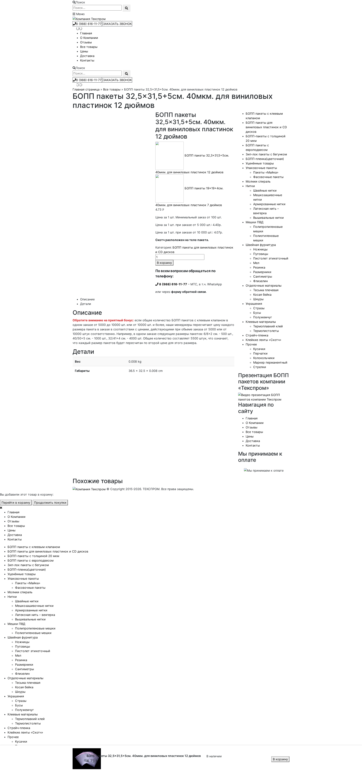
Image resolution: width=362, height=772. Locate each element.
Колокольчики (264, 358)
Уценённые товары (260, 163)
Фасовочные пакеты (268, 177)
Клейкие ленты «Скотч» (263, 340)
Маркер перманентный (270, 362)
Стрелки (259, 367)
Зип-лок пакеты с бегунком (266, 154)
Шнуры (258, 299)
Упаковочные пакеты (261, 168)
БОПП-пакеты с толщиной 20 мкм (33, 556)
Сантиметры (262, 276)
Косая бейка (262, 294)
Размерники (262, 272)
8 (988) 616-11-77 (88, 24)
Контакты (87, 60)
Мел (256, 263)
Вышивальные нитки (268, 217)
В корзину (280, 759)
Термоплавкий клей (268, 326)
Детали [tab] (85, 304)
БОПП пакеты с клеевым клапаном (34, 547)
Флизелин (260, 281)
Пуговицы (260, 254)
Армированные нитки (269, 204)
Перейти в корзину (16, 502)
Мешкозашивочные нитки (34, 606)
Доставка (87, 56)
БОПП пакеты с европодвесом (31, 560)
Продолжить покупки (50, 502)
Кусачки (259, 349)
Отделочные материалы (263, 285)
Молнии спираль (258, 181)
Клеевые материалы (261, 322)
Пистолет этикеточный (270, 258)
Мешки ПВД (254, 222)
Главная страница (86, 89)
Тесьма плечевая (265, 290)
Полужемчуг (262, 317)
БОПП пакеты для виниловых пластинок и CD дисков (266, 127)
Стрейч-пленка (257, 335)
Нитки (250, 186)
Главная (86, 33)
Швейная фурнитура (261, 245)
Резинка (259, 267)
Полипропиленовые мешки (35, 628)
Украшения (254, 303)
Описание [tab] (87, 299)
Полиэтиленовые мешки (33, 633)
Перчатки (260, 353)
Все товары (88, 47)
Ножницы (260, 249)
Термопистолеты (266, 331)
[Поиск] (126, 8)
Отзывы (86, 42)
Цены (84, 51)
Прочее (251, 344)
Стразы (259, 308)
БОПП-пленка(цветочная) (265, 159)
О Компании (89, 38)
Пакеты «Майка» (265, 172)
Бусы (257, 313)
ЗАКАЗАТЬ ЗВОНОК (117, 24)
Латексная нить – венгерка (35, 615)
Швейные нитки (265, 190)
